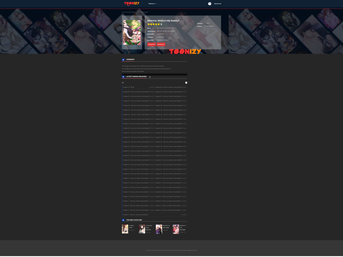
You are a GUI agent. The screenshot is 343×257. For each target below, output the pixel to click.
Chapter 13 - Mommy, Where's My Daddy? (136, 187)
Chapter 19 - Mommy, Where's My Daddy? (136, 174)
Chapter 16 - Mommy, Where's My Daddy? (168, 178)
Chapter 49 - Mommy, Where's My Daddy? (136, 105)
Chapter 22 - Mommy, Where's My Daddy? (168, 165)
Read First (151, 44)
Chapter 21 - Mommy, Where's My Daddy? (136, 169)
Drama (129, 12)
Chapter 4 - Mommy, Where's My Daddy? (168, 205)
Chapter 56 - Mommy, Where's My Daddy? (168, 87)
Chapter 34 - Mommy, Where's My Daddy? (168, 137)
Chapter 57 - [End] (128, 87)
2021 (208, 23)
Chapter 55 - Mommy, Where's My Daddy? (136, 92)
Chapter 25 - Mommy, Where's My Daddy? (136, 160)
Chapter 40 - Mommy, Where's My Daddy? (168, 124)
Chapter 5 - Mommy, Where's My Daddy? (135, 205)
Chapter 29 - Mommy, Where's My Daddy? (136, 151)
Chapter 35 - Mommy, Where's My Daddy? (136, 137)
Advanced (217, 4)
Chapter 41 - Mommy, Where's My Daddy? (136, 124)
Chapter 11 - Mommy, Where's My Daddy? (135, 192)
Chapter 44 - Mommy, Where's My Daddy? (168, 114)
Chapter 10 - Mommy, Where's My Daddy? (168, 192)
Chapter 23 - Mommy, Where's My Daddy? (136, 165)
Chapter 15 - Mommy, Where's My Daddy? (136, 183)
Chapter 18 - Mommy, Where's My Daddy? (168, 174)
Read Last (161, 44)
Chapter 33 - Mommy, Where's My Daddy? (136, 142)
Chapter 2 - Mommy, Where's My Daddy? (168, 210)
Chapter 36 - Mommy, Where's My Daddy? (168, 133)
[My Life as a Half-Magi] (159, 229)
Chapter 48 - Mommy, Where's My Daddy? (168, 105)
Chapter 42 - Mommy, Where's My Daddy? (168, 119)
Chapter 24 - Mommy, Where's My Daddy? (168, 160)
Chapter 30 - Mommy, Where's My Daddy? (168, 146)
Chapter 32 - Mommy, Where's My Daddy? (168, 142)
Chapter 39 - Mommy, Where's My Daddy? (136, 128)
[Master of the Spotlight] (176, 229)
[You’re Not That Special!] (142, 229)
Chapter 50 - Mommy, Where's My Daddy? (168, 101)
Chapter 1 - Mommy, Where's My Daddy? (135, 215)
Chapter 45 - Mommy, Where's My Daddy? (136, 114)
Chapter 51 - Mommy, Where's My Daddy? (136, 101)
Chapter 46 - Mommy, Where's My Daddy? (168, 110)
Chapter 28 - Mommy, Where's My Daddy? (168, 151)
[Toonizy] (132, 3)
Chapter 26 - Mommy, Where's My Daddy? (168, 155)
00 (123, 83)
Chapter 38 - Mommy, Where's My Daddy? (168, 128)
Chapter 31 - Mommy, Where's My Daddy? (136, 146)
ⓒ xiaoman (160, 34)
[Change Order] (150, 77)
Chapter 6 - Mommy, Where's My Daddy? (168, 201)
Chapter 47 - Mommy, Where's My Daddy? (136, 110)
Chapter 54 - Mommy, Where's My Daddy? (168, 92)
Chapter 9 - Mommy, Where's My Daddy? (136, 196)
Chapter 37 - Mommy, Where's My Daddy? (136, 133)
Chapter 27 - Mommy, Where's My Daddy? (136, 155)
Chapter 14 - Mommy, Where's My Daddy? (168, 183)
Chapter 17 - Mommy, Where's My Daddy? (136, 178)
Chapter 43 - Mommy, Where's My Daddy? (136, 119)
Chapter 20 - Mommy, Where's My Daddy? (168, 169)
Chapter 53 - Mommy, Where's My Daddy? (136, 96)
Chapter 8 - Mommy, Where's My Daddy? (168, 196)
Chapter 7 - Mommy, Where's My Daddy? (135, 201)
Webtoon (152, 4)
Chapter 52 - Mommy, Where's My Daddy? (168, 96)
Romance (165, 40)
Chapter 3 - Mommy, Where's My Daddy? (136, 210)
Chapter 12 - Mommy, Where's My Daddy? (168, 187)
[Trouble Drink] (125, 229)
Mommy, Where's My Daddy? (140, 12)
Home (123, 12)
